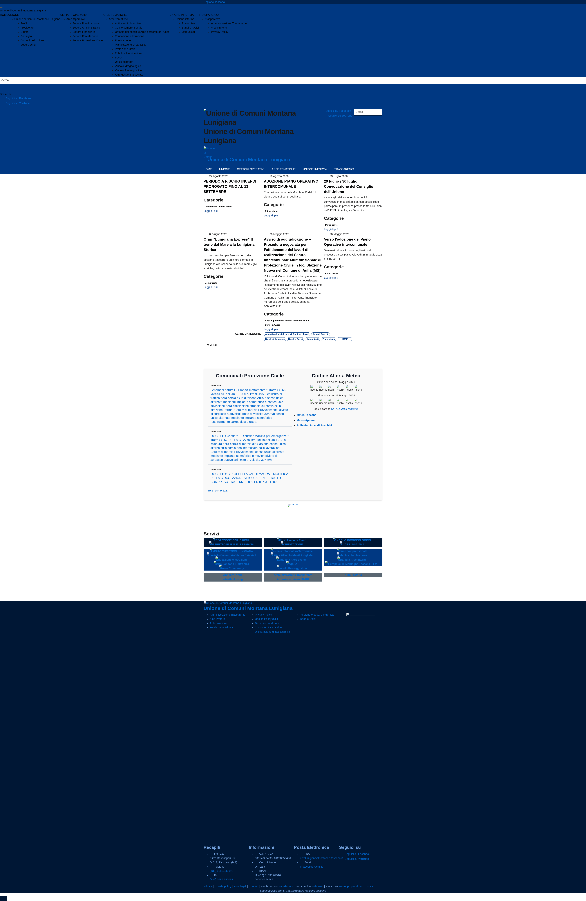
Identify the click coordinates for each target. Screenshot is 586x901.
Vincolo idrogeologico (128, 66)
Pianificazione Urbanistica (130, 44)
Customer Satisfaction (268, 627)
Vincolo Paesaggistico (128, 70)
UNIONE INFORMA (182, 14)
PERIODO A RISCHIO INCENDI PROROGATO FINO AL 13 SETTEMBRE (230, 186)
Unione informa (185, 19)
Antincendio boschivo (128, 23)
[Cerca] (6, 88)
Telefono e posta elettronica (317, 614)
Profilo (24, 23)
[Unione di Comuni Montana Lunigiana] (209, 152)
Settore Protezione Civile (87, 40)
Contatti (253, 886)
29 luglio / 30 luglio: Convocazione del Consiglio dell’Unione (348, 186)
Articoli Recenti (321, 334)
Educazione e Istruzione (129, 36)
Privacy (208, 886)
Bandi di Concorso (275, 339)
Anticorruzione (218, 623)
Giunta (24, 31)
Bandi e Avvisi (190, 27)
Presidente (27, 27)
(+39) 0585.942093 (221, 879)
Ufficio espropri (124, 61)
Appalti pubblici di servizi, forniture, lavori (287, 320)
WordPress (286, 886)
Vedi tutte (212, 345)
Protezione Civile (125, 49)
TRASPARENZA (209, 14)
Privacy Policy (219, 31)
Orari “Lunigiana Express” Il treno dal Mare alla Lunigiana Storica (229, 244)
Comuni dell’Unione (32, 40)
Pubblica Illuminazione (128, 53)
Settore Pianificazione (85, 23)
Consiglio (26, 36)
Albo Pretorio (219, 27)
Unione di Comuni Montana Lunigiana (23, 10)
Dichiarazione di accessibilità (272, 631)
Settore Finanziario (84, 31)
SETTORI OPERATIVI (73, 14)
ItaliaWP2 (317, 886)
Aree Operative (75, 19)
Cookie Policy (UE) (266, 618)
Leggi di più (211, 210)
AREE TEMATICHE (115, 14)
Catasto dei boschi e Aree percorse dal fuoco (142, 31)
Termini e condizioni (267, 623)
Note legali (239, 886)
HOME (4, 14)
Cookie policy (223, 886)
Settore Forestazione (85, 36)
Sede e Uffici (28, 44)
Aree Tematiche (118, 19)
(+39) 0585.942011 (221, 870)
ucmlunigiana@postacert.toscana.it (321, 858)
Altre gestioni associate (129, 74)
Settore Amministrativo (86, 27)
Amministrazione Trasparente (229, 23)
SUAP (118, 57)
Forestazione (123, 40)
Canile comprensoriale (128, 27)
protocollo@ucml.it (311, 866)
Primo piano (189, 23)
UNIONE (13, 14)
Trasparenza (212, 19)
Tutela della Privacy (221, 627)
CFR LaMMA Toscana (344, 408)
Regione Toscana (214, 2)
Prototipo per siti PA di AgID (356, 886)
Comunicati (188, 31)
